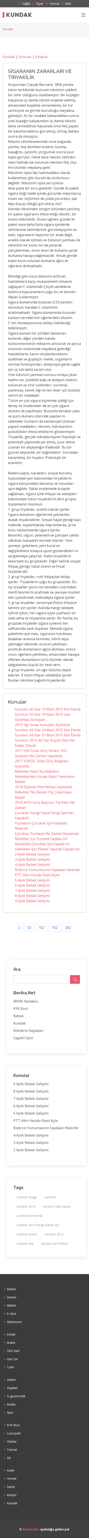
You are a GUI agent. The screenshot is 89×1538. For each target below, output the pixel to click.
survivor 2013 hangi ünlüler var (38, 1225)
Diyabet (12, 1388)
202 (68, 927)
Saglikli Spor (23, 1038)
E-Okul (11, 1313)
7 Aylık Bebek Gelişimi (32, 890)
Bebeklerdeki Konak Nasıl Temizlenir (45, 776)
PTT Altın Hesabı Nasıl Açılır (37, 875)
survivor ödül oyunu (57, 1206)
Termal (12, 1449)
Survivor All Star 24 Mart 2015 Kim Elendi (48, 730)
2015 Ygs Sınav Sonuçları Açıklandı (42, 724)
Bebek (20, 781)
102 (41, 927)
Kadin (11, 1470)
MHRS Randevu (25, 1001)
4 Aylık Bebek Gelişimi (32, 864)
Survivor (50, 1197)
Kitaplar (41, 56)
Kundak (19, 15)
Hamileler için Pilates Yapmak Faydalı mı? (47, 849)
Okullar (12, 1441)
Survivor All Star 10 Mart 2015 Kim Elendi (48, 709)
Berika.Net (31, 1529)
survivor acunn (27, 1234)
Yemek (11, 1478)
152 (55, 927)
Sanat (11, 1486)
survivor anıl (25, 1243)
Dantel (11, 1297)
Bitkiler (11, 1305)
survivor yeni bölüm (54, 1243)
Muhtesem (14, 1321)
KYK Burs (20, 1008)
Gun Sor (12, 1359)
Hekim (11, 1379)
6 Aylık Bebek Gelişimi (32, 885)
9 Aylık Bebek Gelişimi (32, 900)
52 (29, 927)
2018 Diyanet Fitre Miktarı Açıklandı (43, 787)
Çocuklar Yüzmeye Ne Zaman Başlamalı (47, 833)
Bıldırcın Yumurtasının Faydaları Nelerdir (47, 869)
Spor (10, 1412)
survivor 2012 (54, 1234)
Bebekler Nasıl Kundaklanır (37, 771)
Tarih (10, 1367)
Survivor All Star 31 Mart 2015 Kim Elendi (48, 735)
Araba (11, 1342)
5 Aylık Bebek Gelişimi (32, 880)
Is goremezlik (16, 1396)
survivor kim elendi (30, 1216)
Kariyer (12, 1495)
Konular (25, 56)
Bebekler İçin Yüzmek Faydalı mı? (41, 838)
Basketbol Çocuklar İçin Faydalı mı (42, 844)
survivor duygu (27, 1197)
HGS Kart (13, 1350)
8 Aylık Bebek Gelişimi (32, 895)
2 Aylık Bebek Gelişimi (32, 854)
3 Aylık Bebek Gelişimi (32, 859)
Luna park (14, 1433)
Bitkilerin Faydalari (28, 1030)
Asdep (11, 1404)
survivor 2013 (26, 1206)
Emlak (11, 1334)
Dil (9, 1457)
